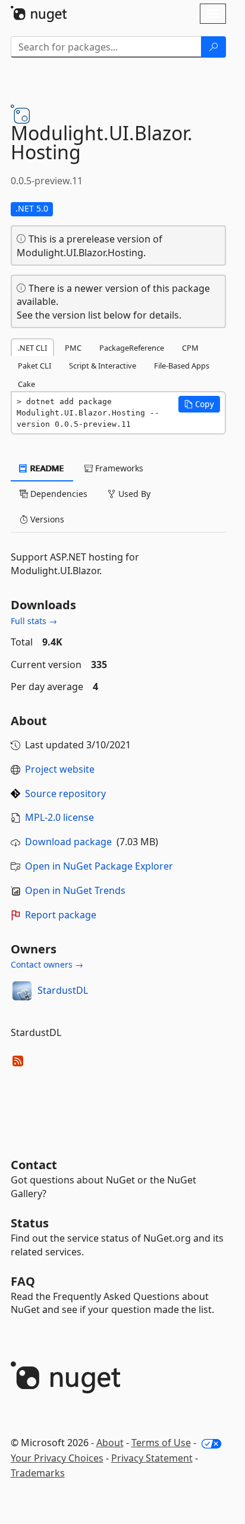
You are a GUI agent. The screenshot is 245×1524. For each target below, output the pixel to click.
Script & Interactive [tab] (102, 365)
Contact (34, 1165)
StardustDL (62, 990)
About (110, 1442)
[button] (199, 404)
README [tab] (46, 468)
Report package (60, 914)
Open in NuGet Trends (75, 890)
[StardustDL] (22, 991)
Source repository (65, 793)
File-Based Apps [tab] (181, 365)
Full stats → (34, 620)
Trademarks (38, 1472)
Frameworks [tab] (118, 468)
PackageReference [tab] (131, 347)
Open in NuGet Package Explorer (99, 866)
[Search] (213, 47)
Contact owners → (47, 964)
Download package (68, 841)
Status (30, 1223)
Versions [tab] (46, 519)
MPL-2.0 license (59, 817)
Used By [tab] (133, 493)
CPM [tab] (190, 347)
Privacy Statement (152, 1458)
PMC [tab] (73, 347)
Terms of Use (161, 1442)
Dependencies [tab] (57, 493)
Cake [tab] (26, 384)
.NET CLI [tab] (32, 347)
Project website (60, 769)
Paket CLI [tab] (34, 365)
